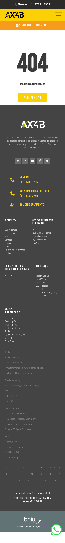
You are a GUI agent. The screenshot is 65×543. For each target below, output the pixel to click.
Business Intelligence (41, 233)
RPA (34, 229)
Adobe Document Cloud (15, 335)
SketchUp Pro (11, 325)
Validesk (8, 338)
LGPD (7, 246)
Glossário (9, 243)
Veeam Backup (42, 276)
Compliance (10, 233)
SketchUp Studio (12, 328)
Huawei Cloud (11, 275)
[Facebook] (40, 161)
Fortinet (39, 289)
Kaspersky (40, 282)
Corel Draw (10, 341)
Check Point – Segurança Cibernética (47, 294)
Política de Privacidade (15, 250)
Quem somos (11, 230)
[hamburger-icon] (58, 14)
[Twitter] (47, 161)
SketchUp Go (10, 321)
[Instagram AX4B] (25, 161)
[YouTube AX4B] (32, 161)
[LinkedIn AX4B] (18, 161)
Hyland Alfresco (39, 236)
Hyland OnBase (39, 239)
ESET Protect (42, 286)
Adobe (7, 331)
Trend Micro (41, 279)
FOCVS (35, 243)
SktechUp (9, 318)
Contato (8, 240)
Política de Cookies (13, 253)
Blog (7, 236)
